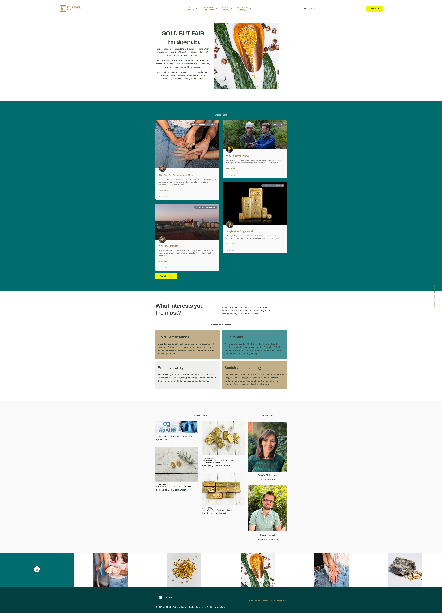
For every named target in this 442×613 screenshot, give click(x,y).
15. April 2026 (207, 458)
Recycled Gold (185, 486)
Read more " (164, 190)
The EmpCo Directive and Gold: (176, 175)
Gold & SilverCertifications (208, 8)
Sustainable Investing (211, 462)
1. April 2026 (207, 508)
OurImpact (191, 8)
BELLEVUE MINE (168, 246)
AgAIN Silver (161, 439)
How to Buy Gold (226, 460)
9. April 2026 (160, 485)
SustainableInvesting (242, 8)
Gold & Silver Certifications (181, 436)
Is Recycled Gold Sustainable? (171, 490)
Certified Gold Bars (210, 460)
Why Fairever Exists (237, 156)
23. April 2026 (161, 436)
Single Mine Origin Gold (239, 231)
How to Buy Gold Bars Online (216, 465)
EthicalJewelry (225, 8)
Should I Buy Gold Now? (214, 513)
